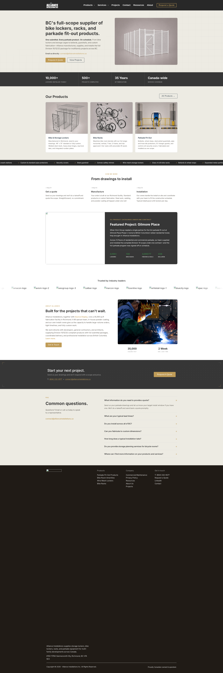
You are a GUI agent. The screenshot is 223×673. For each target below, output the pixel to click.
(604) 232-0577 (55, 379)
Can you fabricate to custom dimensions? (122, 431)
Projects (116, 5)
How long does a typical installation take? (122, 439)
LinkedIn (158, 481)
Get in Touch (53, 345)
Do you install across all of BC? (118, 423)
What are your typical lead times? (119, 416)
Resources (138, 5)
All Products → (168, 96)
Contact (126, 5)
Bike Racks (101, 483)
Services (102, 5)
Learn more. (51, 338)
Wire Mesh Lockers (105, 481)
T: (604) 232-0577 (162, 475)
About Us (129, 483)
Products (88, 5)
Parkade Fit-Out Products (107, 475)
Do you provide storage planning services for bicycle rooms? (131, 446)
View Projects (76, 60)
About (150, 5)
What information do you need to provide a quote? (126, 400)
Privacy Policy (132, 478)
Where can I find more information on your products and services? (133, 454)
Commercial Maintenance (136, 475)
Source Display (81, 317)
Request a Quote (167, 5)
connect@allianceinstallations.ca (73, 54)
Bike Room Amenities (106, 478)
